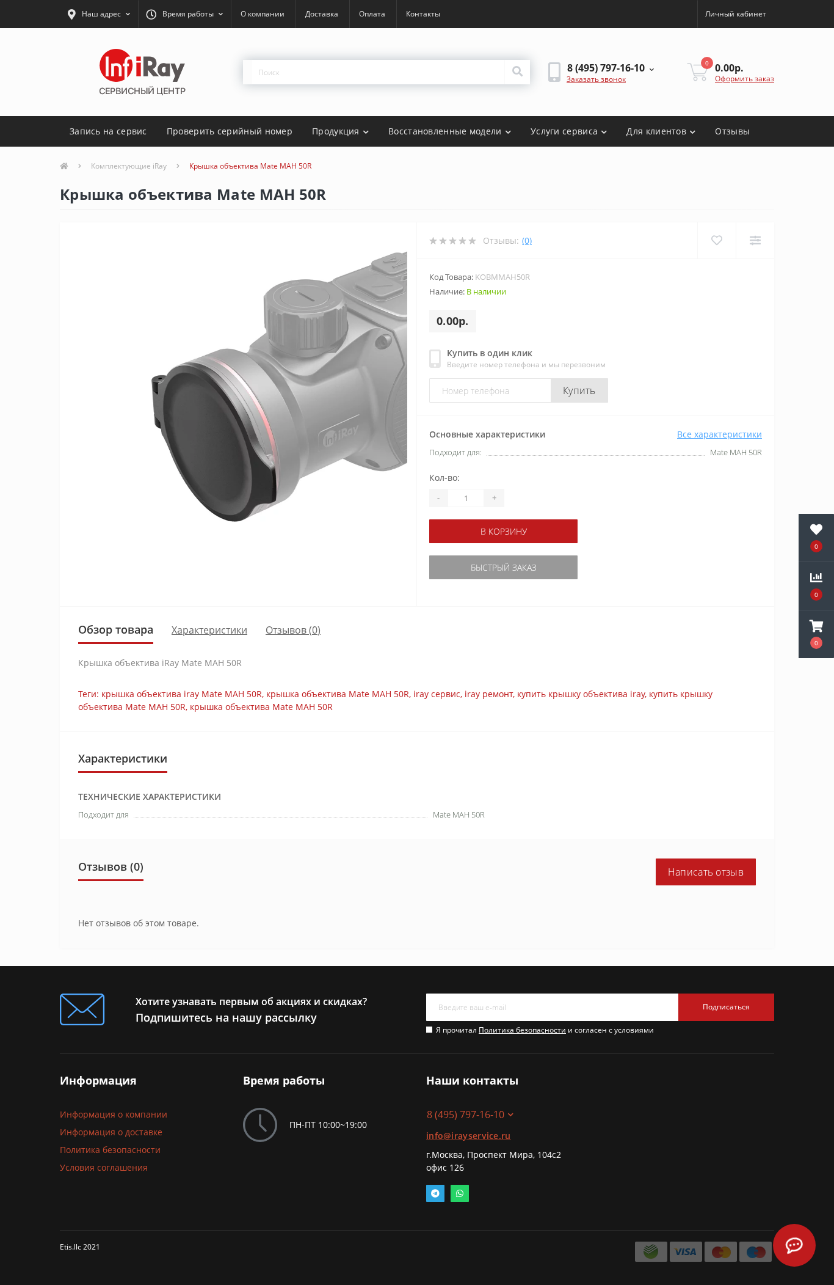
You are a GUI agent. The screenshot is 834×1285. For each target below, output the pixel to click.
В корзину (503, 531)
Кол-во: (444, 477)
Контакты (423, 14)
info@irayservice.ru (468, 1135)
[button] (99, 14)
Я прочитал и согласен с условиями (545, 1030)
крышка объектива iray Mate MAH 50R (181, 694)
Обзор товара (115, 629)
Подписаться (726, 1006)
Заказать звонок (596, 79)
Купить (579, 390)
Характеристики (209, 630)
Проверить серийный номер (229, 131)
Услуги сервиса (564, 131)
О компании (263, 14)
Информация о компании (113, 1114)
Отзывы (732, 131)
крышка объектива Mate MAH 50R (337, 694)
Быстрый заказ (504, 567)
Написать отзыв (706, 872)
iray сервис (436, 694)
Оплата (372, 14)
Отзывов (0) (293, 630)
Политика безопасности (522, 1030)
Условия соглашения (104, 1167)
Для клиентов (656, 131)
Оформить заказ (744, 78)
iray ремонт (489, 694)
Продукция (336, 131)
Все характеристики (719, 434)
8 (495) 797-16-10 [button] (465, 1114)
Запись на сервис (108, 131)
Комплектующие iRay (129, 166)
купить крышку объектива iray (581, 694)
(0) (527, 240)
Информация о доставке (111, 1132)
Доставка (321, 14)
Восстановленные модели (445, 131)
